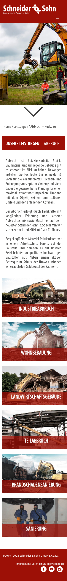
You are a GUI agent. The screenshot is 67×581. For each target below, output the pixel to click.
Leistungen (21, 127)
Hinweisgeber (56, 563)
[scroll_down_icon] (33, 111)
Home (7, 127)
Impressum (23, 563)
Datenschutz (39, 563)
